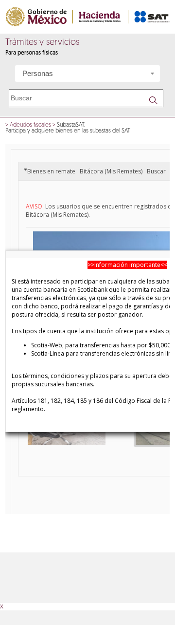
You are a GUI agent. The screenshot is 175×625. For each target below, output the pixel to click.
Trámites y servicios (42, 42)
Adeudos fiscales (30, 125)
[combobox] (87, 73)
